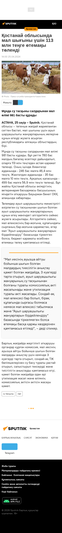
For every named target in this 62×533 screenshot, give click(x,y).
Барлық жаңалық (11, 438)
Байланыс (7, 475)
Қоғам (54, 438)
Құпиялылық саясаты (13, 479)
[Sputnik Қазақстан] (10, 24)
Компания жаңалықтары (27, 475)
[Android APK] (11, 501)
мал (19, 393)
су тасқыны (8, 393)
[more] (56, 334)
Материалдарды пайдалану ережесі (21, 470)
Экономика (41, 438)
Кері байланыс (10, 491)
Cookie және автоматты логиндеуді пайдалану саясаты (21, 486)
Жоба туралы (9, 466)
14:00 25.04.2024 (11, 56)
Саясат (28, 438)
